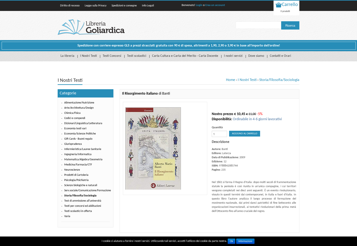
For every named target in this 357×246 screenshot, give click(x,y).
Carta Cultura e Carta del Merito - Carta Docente (185, 56)
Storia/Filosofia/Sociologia (279, 80)
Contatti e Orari (280, 56)
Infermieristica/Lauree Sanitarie (82, 149)
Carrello (290, 4)
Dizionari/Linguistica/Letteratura (83, 123)
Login (199, 5)
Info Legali (148, 5)
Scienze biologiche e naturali (80, 185)
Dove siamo (256, 56)
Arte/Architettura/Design (79, 107)
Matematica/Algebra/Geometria (83, 159)
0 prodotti (285, 11)
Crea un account (215, 5)
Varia (67, 216)
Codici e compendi (74, 118)
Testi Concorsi (112, 56)
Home (230, 80)
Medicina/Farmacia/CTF (78, 164)
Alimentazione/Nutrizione (79, 102)
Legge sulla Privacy (95, 5)
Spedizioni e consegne (124, 5)
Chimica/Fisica (72, 113)
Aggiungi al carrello (244, 133)
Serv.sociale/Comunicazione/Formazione (87, 190)
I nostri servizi (233, 56)
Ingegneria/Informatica (78, 154)
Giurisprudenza (73, 144)
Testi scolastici (136, 56)
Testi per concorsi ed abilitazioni (82, 206)
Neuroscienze (72, 169)
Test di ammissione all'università (82, 200)
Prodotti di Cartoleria (76, 175)
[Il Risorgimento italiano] (165, 148)
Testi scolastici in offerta (78, 211)
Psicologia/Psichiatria (76, 180)
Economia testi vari (75, 128)
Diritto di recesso (70, 5)
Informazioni (245, 241)
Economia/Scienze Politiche (80, 133)
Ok (231, 241)
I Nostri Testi (88, 56)
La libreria (67, 56)
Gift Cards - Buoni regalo (78, 138)
